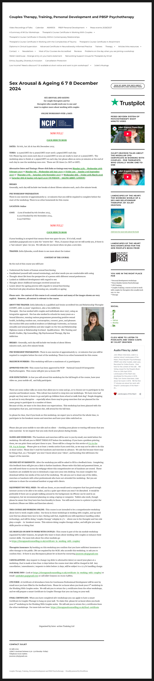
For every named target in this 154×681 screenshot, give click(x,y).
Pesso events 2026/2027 (101, 28)
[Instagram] (114, 312)
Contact (13, 51)
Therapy (109, 46)
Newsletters (27, 51)
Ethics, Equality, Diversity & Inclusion (25, 61)
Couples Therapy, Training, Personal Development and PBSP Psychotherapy (71, 17)
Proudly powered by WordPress (77, 671)
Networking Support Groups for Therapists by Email (88, 56)
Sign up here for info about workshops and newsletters (128, 86)
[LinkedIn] (114, 326)
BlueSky (115, 323)
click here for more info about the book (125, 232)
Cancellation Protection (56, 61)
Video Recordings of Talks (20, 28)
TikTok (115, 320)
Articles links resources (128, 46)
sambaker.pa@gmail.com (26, 576)
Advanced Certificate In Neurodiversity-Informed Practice (66, 46)
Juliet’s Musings (101, 65)
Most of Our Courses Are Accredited (55, 51)
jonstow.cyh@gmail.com (87, 554)
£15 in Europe (19, 446)
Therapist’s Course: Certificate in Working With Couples (67, 32)
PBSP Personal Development (71, 28)
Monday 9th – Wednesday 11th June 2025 (44, 172)
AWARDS (51, 28)
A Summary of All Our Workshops (24, 32)
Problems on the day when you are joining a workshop (109, 51)
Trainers (98, 46)
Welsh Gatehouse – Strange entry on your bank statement (35, 56)
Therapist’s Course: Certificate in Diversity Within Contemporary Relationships (44, 37)
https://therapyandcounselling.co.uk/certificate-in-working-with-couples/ (46, 541)
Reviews (78, 51)
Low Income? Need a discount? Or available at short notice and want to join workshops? (49, 65)
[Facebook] (113, 315)
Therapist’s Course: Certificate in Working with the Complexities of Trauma (42, 42)
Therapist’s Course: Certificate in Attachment (99, 42)
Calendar (40, 28)
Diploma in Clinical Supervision (23, 46)
